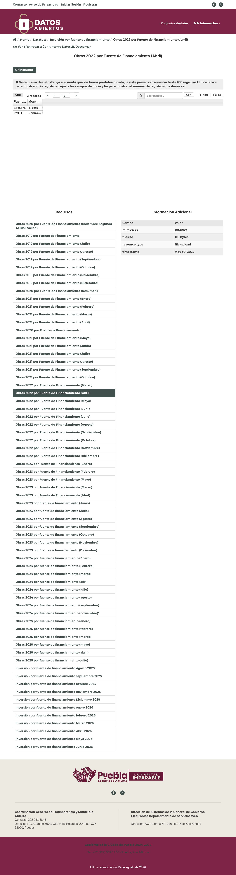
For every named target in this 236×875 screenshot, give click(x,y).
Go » (188, 94)
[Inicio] (39, 23)
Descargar (83, 46)
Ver (20, 47)
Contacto (20, 4)
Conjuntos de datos (174, 23)
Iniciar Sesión (71, 4)
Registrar (90, 4)
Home (24, 39)
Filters (204, 94)
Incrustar (26, 69)
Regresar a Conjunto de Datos (48, 46)
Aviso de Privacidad (43, 4)
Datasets (39, 39)
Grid (18, 94)
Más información (206, 23)
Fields (217, 94)
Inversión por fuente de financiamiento (80, 39)
